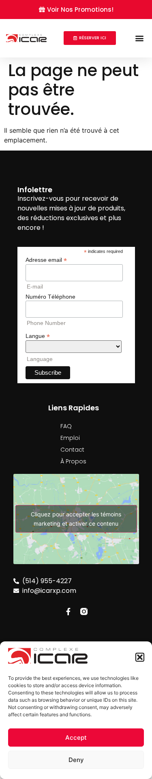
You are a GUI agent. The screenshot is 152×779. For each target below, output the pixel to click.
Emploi (70, 438)
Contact (72, 450)
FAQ (66, 426)
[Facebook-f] (68, 611)
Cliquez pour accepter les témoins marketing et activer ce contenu (76, 519)
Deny (76, 760)
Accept (76, 737)
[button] (140, 657)
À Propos (73, 461)
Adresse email (46, 259)
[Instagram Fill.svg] (84, 611)
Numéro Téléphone (50, 296)
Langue (38, 335)
